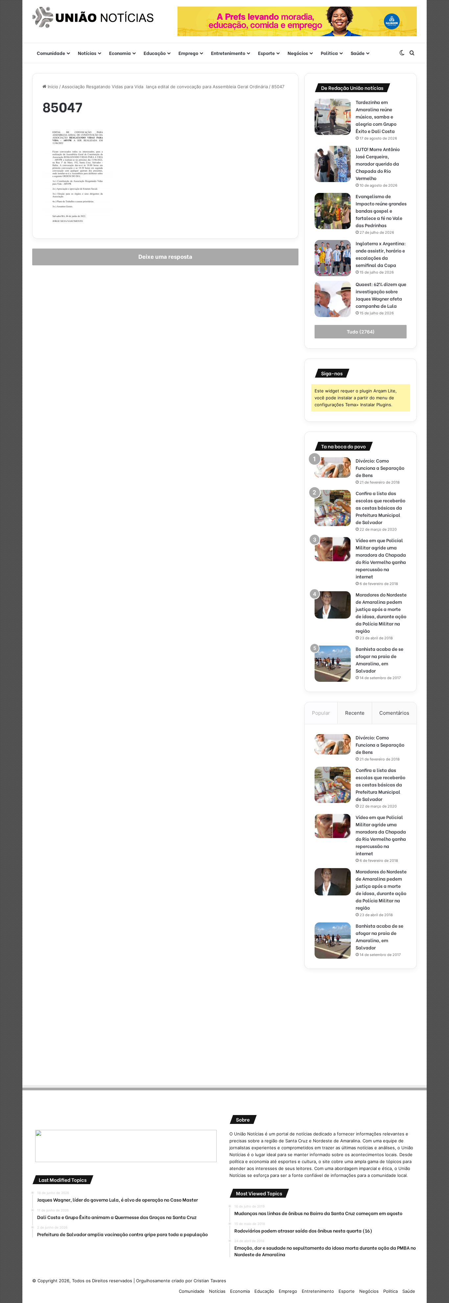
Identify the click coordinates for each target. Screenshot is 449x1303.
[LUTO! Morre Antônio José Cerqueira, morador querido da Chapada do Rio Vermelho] (333, 164)
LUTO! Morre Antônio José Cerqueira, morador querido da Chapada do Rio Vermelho (378, 163)
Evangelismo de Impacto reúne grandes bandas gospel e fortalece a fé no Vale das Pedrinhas (381, 210)
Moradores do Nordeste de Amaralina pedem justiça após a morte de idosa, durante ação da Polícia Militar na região (381, 612)
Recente (355, 713)
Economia (120, 52)
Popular (321, 713)
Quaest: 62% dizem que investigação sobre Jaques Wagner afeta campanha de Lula (381, 294)
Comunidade (51, 52)
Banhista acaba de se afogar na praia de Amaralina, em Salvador (379, 659)
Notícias (87, 52)
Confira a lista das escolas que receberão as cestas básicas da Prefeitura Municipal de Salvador (380, 507)
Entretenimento (228, 52)
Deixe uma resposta (165, 256)
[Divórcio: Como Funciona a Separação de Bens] (333, 467)
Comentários (394, 713)
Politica (329, 52)
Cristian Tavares (210, 1280)
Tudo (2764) (361, 331)
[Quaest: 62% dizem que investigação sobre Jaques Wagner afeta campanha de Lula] (333, 299)
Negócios (298, 52)
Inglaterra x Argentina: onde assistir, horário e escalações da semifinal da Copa (381, 254)
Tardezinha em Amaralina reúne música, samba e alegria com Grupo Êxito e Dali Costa (376, 116)
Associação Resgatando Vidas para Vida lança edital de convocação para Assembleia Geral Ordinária (165, 86)
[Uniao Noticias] (93, 17)
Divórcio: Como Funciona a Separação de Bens (380, 467)
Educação (155, 52)
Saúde (358, 52)
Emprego (188, 52)
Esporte (266, 52)
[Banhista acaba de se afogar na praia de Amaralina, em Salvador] (333, 664)
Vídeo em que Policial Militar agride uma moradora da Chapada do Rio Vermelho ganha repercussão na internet (381, 558)
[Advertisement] (360, 1025)
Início (52, 86)
